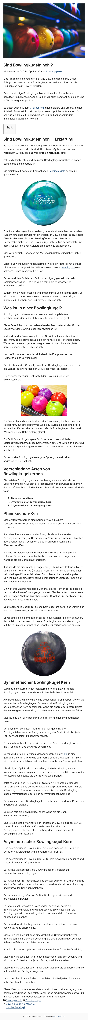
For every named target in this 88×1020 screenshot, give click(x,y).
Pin (65, 753)
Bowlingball (68, 267)
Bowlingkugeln (57, 171)
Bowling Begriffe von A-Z (20, 1003)
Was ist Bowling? (15, 1007)
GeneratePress (59, 1016)
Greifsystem (37, 107)
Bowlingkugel (33, 1000)
